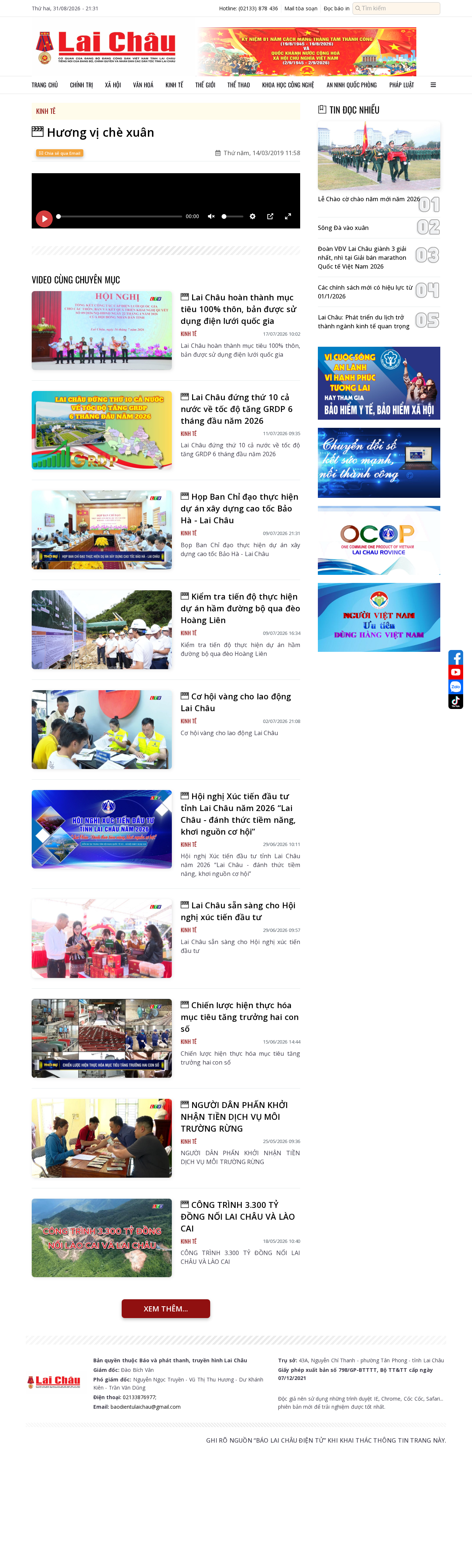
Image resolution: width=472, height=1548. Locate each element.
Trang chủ (45, 84)
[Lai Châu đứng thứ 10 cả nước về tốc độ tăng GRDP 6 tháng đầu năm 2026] (102, 430)
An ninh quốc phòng (352, 84)
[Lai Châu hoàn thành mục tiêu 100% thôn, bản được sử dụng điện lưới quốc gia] (102, 330)
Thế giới (205, 84)
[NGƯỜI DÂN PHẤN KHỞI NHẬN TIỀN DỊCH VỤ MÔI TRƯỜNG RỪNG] (102, 1138)
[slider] (119, 216)
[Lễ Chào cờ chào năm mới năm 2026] (379, 155)
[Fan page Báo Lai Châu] (455, 657)
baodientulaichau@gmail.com (146, 1406)
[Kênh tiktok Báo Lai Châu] (455, 701)
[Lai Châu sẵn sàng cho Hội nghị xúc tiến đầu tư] (102, 938)
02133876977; (139, 1397)
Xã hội (113, 84)
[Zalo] (455, 686)
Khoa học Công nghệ (288, 84)
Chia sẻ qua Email (61, 153)
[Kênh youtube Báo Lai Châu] (455, 672)
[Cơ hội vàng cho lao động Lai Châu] (102, 729)
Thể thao (239, 84)
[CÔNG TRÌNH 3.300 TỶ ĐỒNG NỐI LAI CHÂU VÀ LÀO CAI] (102, 1238)
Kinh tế (174, 84)
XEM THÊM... (166, 1309)
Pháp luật (401, 84)
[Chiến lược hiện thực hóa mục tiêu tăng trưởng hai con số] (102, 1038)
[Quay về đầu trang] (455, 1528)
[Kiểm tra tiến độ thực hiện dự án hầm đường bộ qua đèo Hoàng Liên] (102, 629)
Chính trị (81, 84)
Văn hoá (143, 84)
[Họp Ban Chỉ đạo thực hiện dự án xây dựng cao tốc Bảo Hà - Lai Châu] (102, 529)
